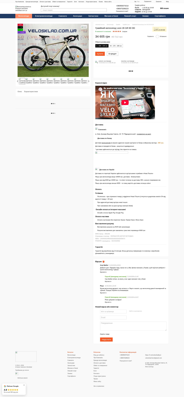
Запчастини (93, 16)
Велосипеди (23, 16)
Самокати (63, 16)
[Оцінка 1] (113, 334)
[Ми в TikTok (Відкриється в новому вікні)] (122, 1)
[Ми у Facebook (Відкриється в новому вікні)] (114, 1)
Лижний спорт (130, 16)
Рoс (138, 1)
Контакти (81, 1)
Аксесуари (77, 16)
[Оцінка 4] (123, 334)
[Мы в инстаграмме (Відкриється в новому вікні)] (119, 1)
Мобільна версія (22, 378)
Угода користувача (91, 1)
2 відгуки (124, 31)
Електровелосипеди (43, 16)
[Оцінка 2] (116, 334)
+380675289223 (122, 9)
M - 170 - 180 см (116, 46)
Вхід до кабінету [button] (99, 355)
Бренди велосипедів (32, 1)
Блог (75, 1)
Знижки (145, 16)
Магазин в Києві (111, 16)
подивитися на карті (144, 134)
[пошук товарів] (105, 10)
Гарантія (69, 1)
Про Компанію (19, 1)
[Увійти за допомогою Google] (144, 311)
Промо (101, 1)
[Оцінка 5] (126, 334)
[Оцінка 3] (119, 334)
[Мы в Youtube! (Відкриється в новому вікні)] (117, 1)
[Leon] (84, 26)
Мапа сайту (107, 1)
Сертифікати (160, 16)
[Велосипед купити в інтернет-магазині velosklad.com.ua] (26, 356)
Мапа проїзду (149, 366)
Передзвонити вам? (122, 11)
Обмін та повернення (58, 1)
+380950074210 (122, 6)
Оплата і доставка (45, 1)
